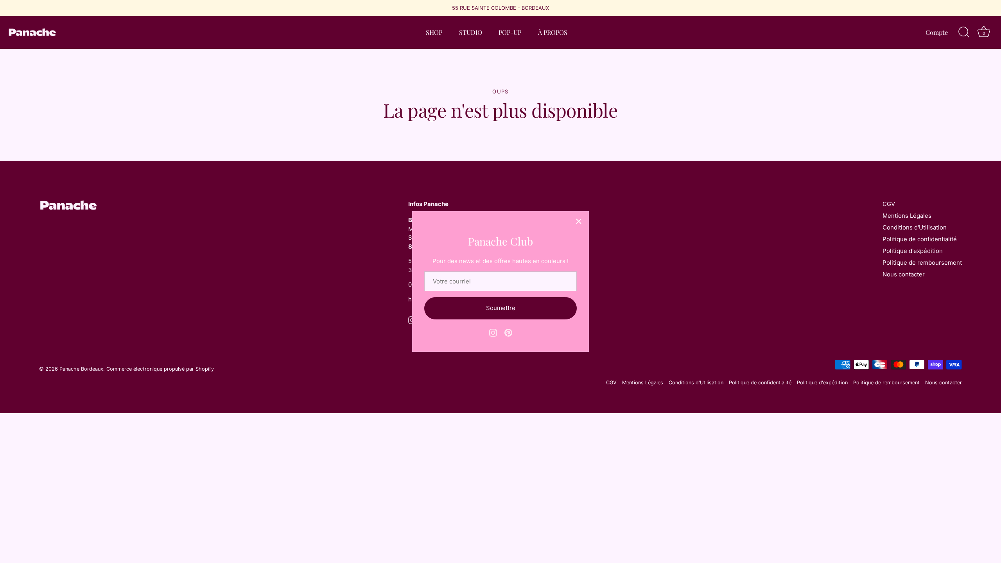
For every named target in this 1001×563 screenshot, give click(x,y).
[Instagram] (493, 332)
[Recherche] (963, 32)
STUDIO (470, 32)
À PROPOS (552, 32)
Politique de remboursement (922, 262)
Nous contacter (904, 274)
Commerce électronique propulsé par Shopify (160, 369)
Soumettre (500, 308)
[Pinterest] (508, 332)
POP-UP (510, 32)
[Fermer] (578, 221)
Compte (937, 32)
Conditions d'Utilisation (915, 227)
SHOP (434, 32)
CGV (889, 204)
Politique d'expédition (913, 251)
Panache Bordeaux (81, 369)
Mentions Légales (907, 215)
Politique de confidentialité (920, 239)
